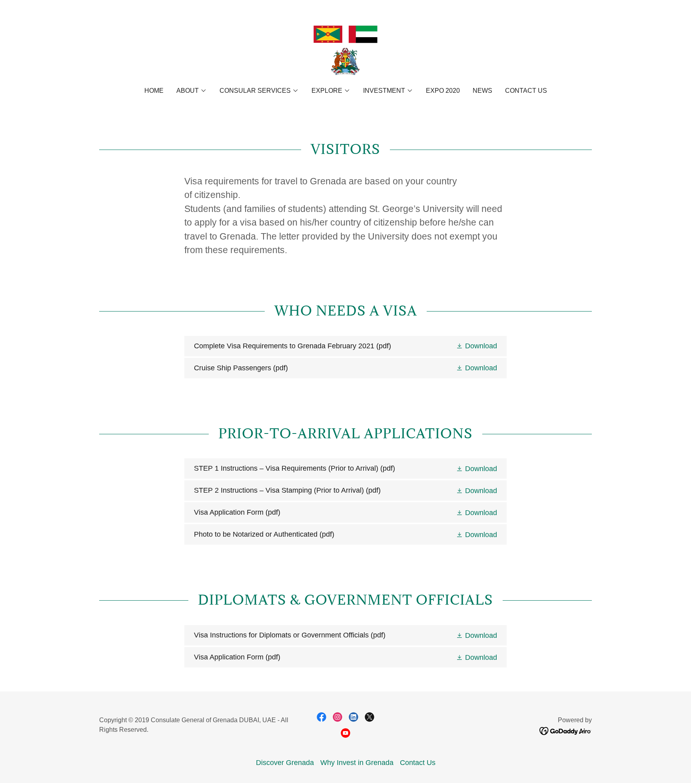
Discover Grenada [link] (285, 763)
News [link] (482, 90)
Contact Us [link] (526, 90)
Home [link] (154, 90)
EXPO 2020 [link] (443, 90)
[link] (345, 49)
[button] (191, 91)
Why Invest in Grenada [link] (356, 763)
